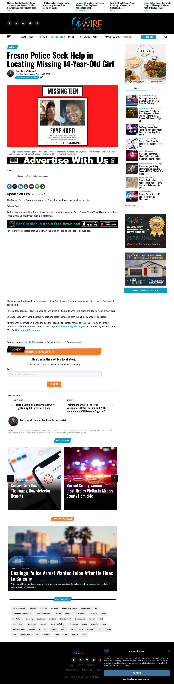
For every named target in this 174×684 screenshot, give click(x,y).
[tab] (136, 88)
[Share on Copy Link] (42, 186)
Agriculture (76, 11)
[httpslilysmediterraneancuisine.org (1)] (145, 84)
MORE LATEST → (132, 206)
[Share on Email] (31, 186)
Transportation (145, 164)
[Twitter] (41, 77)
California (143, 108)
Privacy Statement (142, 679)
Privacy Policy (72, 670)
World (80, 665)
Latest (108, 11)
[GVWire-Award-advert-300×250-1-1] (145, 247)
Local (12, 47)
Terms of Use (87, 670)
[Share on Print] (26, 186)
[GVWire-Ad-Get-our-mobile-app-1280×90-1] (62, 227)
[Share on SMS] (37, 186)
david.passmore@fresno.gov (69, 326)
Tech (141, 139)
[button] (168, 651)
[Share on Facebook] (9, 186)
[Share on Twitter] (14, 186)
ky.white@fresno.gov (29, 330)
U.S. (38, 11)
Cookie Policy (128, 679)
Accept (137, 673)
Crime (5, 11)
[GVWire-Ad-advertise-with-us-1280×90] (62, 164)
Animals (142, 178)
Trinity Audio (32, 176)
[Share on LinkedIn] (20, 186)
